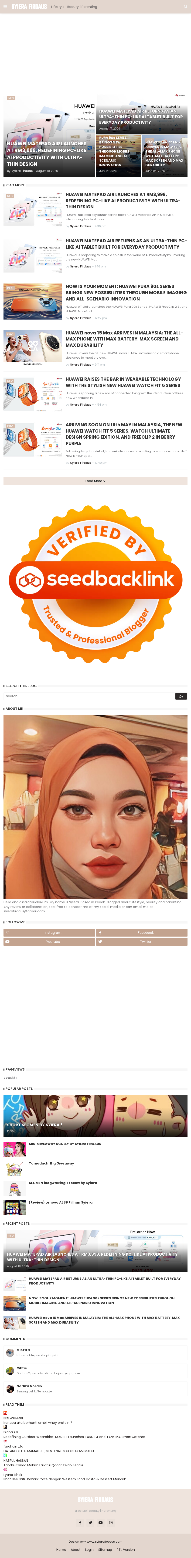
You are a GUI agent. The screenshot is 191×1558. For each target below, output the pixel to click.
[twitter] (90, 1523)
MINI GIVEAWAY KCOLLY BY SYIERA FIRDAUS (65, 1144)
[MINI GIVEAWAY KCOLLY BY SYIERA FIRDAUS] (14, 1149)
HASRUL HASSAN (15, 1460)
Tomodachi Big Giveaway (51, 1163)
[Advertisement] (95, 53)
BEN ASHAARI (13, 1418)
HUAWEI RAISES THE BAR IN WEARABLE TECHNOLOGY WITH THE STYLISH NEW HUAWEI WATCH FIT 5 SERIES (123, 382)
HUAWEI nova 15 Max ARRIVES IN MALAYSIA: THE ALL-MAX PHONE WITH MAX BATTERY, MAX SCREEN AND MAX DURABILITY (124, 339)
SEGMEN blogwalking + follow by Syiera (63, 1183)
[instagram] (111, 1523)
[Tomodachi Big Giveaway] (14, 1168)
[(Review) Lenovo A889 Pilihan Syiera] (14, 1207)
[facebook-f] (80, 1523)
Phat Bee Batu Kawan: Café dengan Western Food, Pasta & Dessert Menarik (64, 1479)
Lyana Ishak (12, 1474)
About (76, 1550)
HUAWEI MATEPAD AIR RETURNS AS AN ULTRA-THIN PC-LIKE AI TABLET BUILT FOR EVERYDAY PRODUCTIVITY (126, 244)
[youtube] (101, 1523)
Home (61, 1550)
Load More (94, 481)
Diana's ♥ (10, 1432)
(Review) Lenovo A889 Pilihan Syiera (60, 1202)
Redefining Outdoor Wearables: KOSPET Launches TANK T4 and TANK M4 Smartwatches (74, 1437)
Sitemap (105, 1550)
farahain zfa (13, 1446)
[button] (5, 6)
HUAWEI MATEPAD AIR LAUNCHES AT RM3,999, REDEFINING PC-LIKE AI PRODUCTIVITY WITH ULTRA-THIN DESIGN (123, 201)
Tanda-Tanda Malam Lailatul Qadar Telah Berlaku (43, 1465)
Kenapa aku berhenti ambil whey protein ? (37, 1422)
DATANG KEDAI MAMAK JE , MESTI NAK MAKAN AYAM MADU (48, 1451)
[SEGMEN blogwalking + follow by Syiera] (14, 1188)
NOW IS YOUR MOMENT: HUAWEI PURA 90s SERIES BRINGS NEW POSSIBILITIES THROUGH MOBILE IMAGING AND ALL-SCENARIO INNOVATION (126, 293)
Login (89, 1550)
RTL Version (126, 1550)
